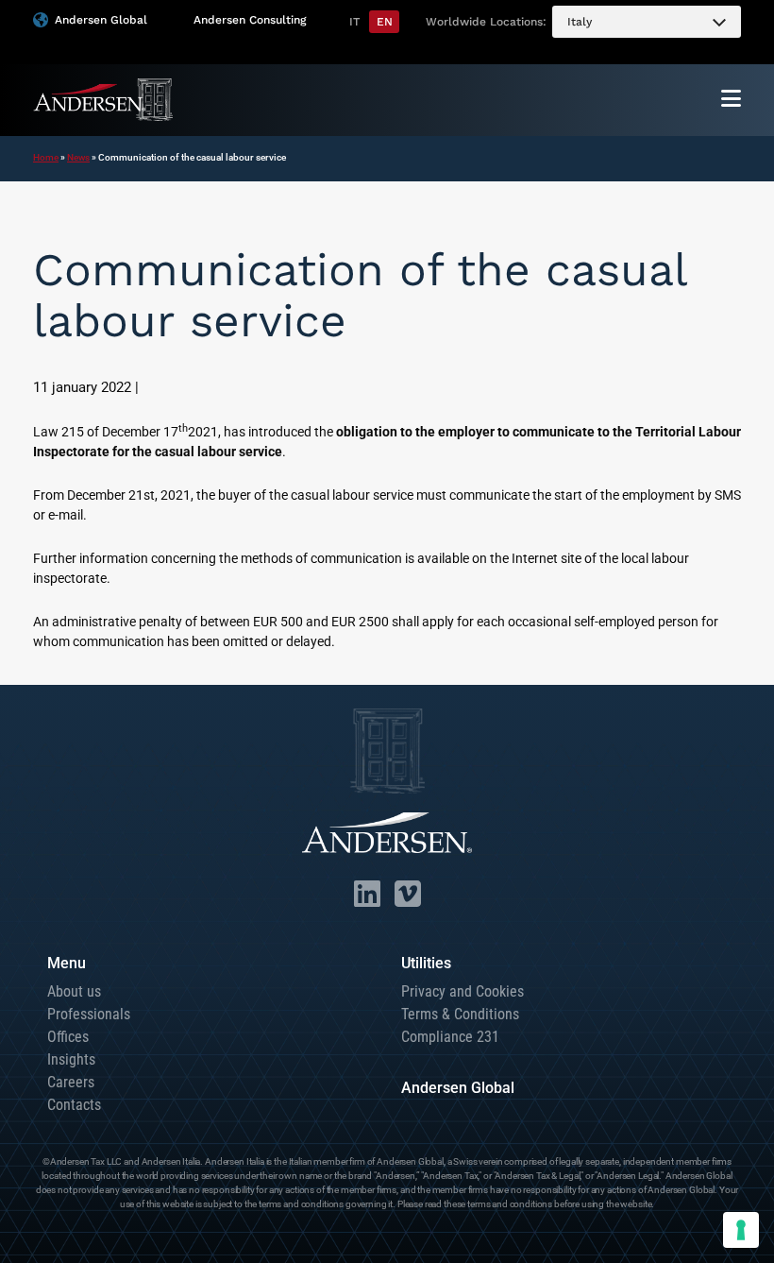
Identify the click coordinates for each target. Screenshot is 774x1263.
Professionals (88, 1014)
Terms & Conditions (460, 1014)
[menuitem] (646, 22)
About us (74, 991)
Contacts (74, 1105)
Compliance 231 (450, 1037)
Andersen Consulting (250, 19)
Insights (71, 1059)
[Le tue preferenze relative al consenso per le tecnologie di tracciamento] (741, 1230)
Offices (68, 1037)
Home (46, 157)
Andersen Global (101, 19)
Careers (70, 1082)
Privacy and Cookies (462, 991)
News (78, 157)
